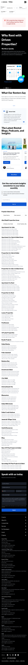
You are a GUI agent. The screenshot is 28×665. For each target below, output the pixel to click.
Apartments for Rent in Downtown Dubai (10, 371)
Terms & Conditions (5, 660)
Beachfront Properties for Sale (8, 274)
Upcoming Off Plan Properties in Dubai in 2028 (11, 468)
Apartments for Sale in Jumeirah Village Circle (11, 249)
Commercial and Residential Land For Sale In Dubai (12, 266)
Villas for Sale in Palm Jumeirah (8, 358)
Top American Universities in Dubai (9, 442)
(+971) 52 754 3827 (6, 646)
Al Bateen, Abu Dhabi (8, 224)
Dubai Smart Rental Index (7, 443)
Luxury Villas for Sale (6, 317)
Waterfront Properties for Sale (8, 280)
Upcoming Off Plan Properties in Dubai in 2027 (11, 466)
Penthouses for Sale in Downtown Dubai (10, 327)
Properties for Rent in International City (10, 389)
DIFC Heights (4, 458)
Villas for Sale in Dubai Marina (8, 350)
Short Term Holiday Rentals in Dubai (9, 310)
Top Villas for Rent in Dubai (7, 298)
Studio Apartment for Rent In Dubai (9, 284)
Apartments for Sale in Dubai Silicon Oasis (10, 244)
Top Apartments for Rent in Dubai (9, 296)
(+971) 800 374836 (11, 604)
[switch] (17, 8)
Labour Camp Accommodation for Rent (10, 429)
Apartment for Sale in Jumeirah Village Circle (11, 421)
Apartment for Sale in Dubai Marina (9, 345)
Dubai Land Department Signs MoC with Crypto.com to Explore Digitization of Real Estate (11, 153)
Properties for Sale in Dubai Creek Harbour (11, 416)
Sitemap (17, 660)
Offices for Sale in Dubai (7, 257)
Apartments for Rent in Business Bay (9, 364)
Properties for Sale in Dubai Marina (9, 270)
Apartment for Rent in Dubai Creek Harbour (11, 415)
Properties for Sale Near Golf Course (9, 279)
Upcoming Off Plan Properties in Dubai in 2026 (11, 465)
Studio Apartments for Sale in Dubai (9, 229)
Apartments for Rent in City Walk (9, 382)
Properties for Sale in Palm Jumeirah (9, 357)
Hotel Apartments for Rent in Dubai (9, 301)
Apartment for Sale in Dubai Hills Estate (10, 405)
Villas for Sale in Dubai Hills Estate (9, 409)
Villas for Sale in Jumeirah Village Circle (10, 425)
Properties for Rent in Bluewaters (9, 399)
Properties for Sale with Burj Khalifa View (10, 276)
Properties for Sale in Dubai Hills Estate (10, 408)
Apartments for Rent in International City (10, 388)
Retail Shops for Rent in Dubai (8, 307)
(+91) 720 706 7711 (6, 639)
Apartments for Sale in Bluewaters (9, 398)
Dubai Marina (6, 215)
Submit (14, 510)
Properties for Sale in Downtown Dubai (10, 375)
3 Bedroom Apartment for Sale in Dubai (10, 233)
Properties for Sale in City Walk (8, 381)
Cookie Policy (22, 660)
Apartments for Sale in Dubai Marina (9, 243)
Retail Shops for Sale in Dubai (8, 261)
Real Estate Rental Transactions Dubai (10, 432)
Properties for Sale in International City (10, 392)
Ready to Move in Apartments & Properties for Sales (13, 341)
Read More (6, 162)
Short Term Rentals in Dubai (7, 308)
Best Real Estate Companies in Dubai (9, 441)
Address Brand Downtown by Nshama (10, 456)
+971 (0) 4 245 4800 (6, 543)
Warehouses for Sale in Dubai (8, 263)
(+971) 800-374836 (11, 545)
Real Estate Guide (5, 445)
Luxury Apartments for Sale (7, 316)
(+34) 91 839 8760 (6, 619)
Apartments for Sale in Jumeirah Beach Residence (12, 247)
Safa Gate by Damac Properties (8, 455)
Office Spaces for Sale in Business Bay (10, 367)
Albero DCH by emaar (6, 459)
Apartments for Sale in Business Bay (9, 362)
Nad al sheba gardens (6, 451)
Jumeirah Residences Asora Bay (8, 453)
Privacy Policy (12, 660)
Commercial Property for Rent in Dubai (10, 304)
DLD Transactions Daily (6, 434)
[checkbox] (2, 191)
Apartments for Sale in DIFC (7, 239)
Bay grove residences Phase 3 (8, 449)
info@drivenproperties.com (8, 546)
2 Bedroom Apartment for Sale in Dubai (10, 231)
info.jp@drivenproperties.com (9, 649)
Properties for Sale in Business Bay (9, 365)
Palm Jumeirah (17, 215)
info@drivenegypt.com (8, 631)
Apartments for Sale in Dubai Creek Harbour (11, 241)
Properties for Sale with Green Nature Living (11, 277)
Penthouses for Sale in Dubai (8, 259)
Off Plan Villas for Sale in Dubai (8, 337)
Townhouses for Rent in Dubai (8, 300)
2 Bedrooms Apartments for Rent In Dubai (11, 287)
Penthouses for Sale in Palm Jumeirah (9, 330)
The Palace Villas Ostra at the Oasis (9, 461)
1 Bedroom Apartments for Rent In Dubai (10, 286)
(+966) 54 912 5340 (6, 611)
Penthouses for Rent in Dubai (8, 294)
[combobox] (3, 8)
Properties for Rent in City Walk (8, 297)
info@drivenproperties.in (8, 642)
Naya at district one (6, 452)
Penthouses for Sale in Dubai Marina (9, 328)
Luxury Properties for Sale (7, 314)
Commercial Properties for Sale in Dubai (10, 264)
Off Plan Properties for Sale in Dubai (9, 335)
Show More (14, 174)
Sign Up (14, 204)
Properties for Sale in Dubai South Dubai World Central (13, 271)
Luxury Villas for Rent (6, 320)
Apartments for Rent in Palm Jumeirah (10, 355)
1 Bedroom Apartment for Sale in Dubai (10, 230)
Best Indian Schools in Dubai (8, 439)
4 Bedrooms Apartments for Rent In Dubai (11, 290)
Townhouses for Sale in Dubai (8, 256)
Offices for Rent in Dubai (7, 303)
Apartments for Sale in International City (10, 391)
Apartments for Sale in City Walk (8, 384)
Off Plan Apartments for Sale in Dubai (9, 334)
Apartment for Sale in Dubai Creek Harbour (11, 414)
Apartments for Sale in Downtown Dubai (10, 240)
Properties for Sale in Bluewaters (9, 401)
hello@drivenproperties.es (8, 622)
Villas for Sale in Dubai (6, 254)
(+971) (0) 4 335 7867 (7, 582)
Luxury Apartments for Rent (8, 318)
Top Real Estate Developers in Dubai (9, 435)
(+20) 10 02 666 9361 (7, 628)
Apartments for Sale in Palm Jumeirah (9, 250)
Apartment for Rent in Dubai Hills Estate (10, 406)
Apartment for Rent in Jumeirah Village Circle (11, 422)
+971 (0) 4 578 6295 (6, 553)
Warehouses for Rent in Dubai (8, 306)
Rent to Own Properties (7, 431)
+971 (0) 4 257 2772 (6, 574)
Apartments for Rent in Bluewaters (9, 397)
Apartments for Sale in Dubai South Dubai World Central (13, 246)
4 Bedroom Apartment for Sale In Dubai (10, 234)
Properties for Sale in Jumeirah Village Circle (11, 273)
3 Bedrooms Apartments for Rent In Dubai (11, 288)
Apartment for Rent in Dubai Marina (9, 347)
